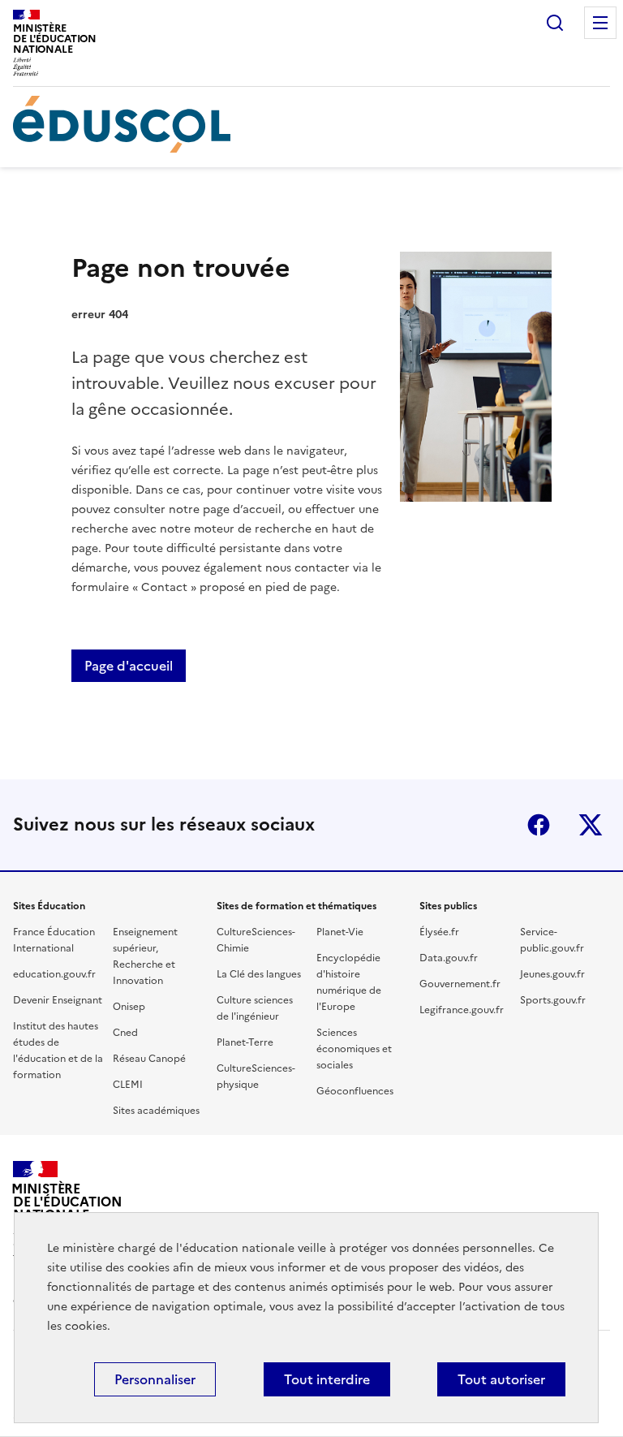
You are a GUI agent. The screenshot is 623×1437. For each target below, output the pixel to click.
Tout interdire (327, 1379)
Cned (125, 1032)
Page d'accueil (128, 665)
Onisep (129, 1006)
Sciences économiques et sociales (354, 1048)
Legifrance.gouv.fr (461, 1010)
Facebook (538, 824)
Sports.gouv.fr (553, 1000)
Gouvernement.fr (460, 984)
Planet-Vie (339, 932)
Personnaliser (154, 1379)
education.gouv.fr (54, 974)
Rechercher (555, 22)
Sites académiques (156, 1110)
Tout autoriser (501, 1379)
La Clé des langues (259, 974)
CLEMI (128, 1084)
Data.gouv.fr (448, 958)
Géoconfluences (354, 1091)
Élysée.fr (439, 932)
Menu (600, 22)
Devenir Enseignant (57, 1000)
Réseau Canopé (149, 1058)
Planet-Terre (245, 1042)
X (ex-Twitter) (590, 824)
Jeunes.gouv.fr (552, 974)
